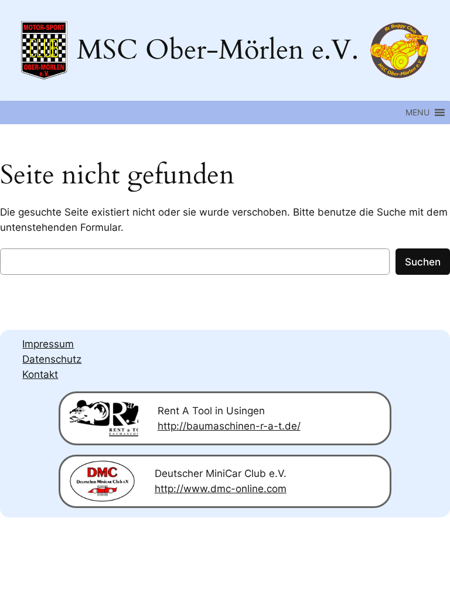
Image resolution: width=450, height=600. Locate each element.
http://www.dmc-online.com (221, 489)
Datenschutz (51, 359)
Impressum (48, 344)
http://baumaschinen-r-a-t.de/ (229, 426)
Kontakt (40, 374)
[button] (417, 112)
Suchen (423, 262)
